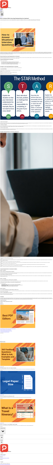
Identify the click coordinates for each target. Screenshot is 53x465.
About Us (1, 455)
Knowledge (1, 366)
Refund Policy (8, 464)
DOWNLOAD (1, 11)
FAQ (2, 455)
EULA (3, 464)
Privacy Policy (1, 464)
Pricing (1, 10)
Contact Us (4, 455)
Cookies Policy (5, 464)
